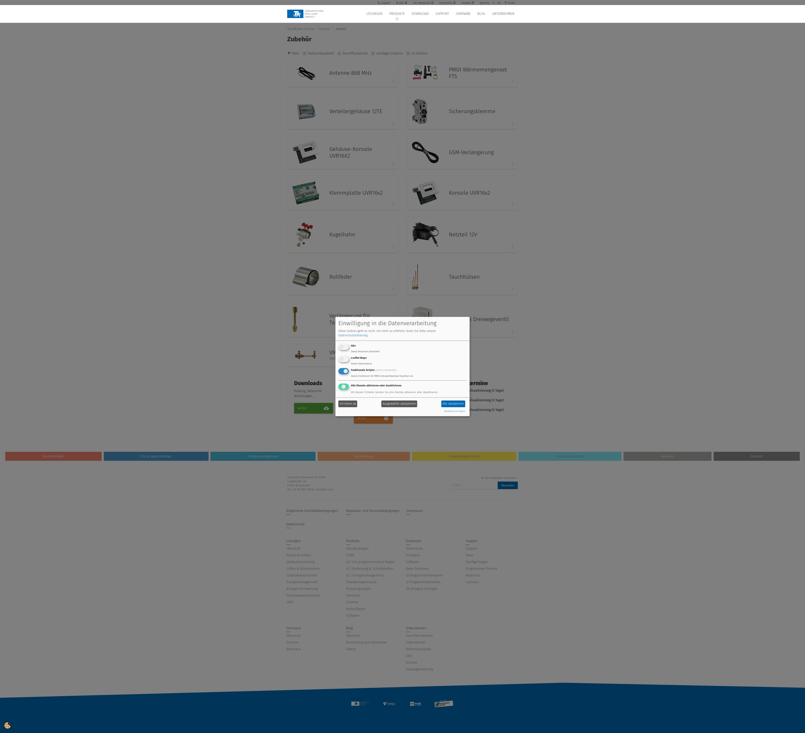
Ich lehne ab (348, 404)
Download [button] (420, 14)
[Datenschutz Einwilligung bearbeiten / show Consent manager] (7, 725)
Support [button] (442, 14)
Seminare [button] (463, 14)
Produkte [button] (397, 14)
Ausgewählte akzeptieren (399, 404)
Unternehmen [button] (503, 14)
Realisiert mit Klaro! (454, 411)
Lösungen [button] (374, 14)
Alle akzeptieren (453, 404)
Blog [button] (481, 14)
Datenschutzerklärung (352, 335)
